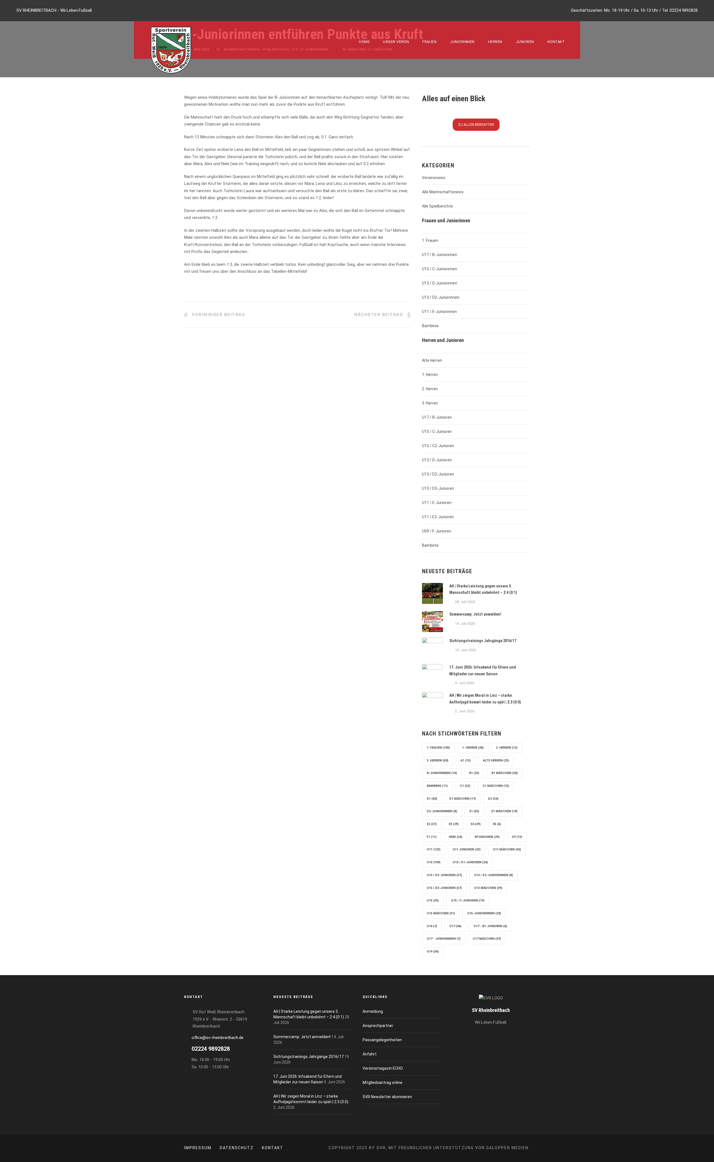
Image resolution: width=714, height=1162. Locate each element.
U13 (433, 862)
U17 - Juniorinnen (443, 939)
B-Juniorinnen (442, 773)
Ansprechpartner (378, 1025)
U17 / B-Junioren (437, 417)
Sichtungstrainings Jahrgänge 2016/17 (482, 640)
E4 (476, 824)
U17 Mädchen (487, 939)
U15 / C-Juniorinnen (439, 269)
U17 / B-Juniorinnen (439, 254)
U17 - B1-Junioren (490, 926)
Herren (495, 42)
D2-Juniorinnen (442, 811)
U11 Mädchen (507, 849)
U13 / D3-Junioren (438, 488)
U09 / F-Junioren (436, 531)
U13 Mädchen (488, 888)
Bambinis (430, 326)
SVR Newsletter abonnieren (387, 1097)
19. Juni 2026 (465, 650)
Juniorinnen (462, 42)
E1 (474, 811)
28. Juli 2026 (465, 602)
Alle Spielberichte (437, 206)
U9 (517, 837)
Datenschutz (237, 1148)
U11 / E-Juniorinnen (439, 311)
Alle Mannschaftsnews (443, 192)
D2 (493, 799)
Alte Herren (432, 360)
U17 (455, 926)
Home (364, 42)
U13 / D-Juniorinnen (439, 283)
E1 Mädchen (504, 811)
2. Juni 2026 (464, 711)
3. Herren (430, 403)
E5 (497, 824)
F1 (431, 837)
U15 (433, 900)
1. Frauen (430, 240)
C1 (465, 786)
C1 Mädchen (496, 786)
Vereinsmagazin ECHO (383, 1068)
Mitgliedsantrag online (382, 1082)
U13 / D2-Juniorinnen (440, 297)
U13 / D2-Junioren (438, 474)
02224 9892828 (684, 10)
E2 (431, 824)
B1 (474, 773)
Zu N (476, 124)
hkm (455, 837)
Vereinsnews (433, 177)
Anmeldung (373, 1011)
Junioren (525, 42)
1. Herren (430, 374)
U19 (433, 951)
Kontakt (556, 42)
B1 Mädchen (504, 773)
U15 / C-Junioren (437, 431)
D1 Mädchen (462, 799)
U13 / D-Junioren (437, 460)
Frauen (429, 42)
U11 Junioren (467, 849)
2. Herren (430, 389)
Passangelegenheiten (382, 1040)
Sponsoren (487, 837)
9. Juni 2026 (464, 683)
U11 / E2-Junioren (438, 517)
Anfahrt (370, 1054)
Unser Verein (396, 42)
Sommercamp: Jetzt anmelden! (475, 614)
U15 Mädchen (441, 913)
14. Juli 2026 (465, 623)
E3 (454, 824)
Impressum (197, 1148)
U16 (432, 926)
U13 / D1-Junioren (470, 862)
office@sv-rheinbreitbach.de (217, 1037)
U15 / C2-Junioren (438, 445)
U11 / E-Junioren (437, 502)
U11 (433, 849)
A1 (465, 760)
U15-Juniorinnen (484, 913)
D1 (432, 799)
